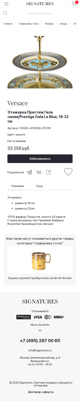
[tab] (17, 186)
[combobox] (40, 13)
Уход (39, 186)
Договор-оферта (40, 392)
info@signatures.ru (40, 350)
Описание (17, 186)
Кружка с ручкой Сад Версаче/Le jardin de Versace (40, 278)
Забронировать (40, 158)
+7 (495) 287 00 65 (40, 340)
